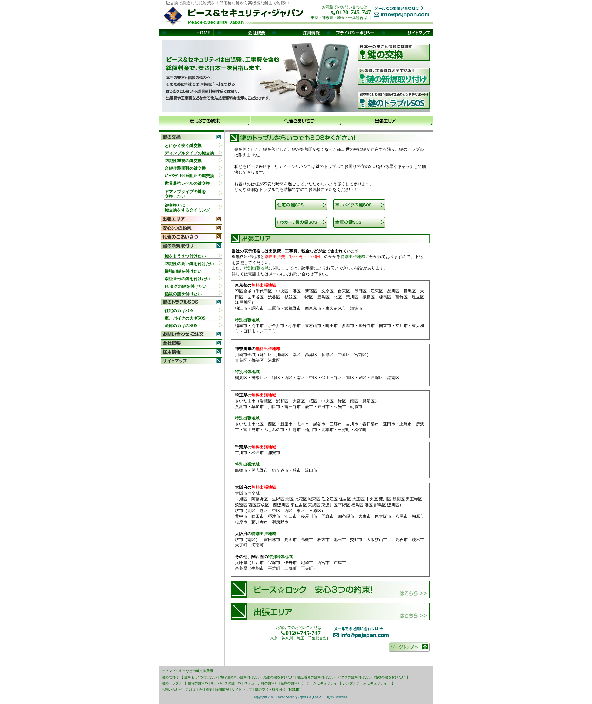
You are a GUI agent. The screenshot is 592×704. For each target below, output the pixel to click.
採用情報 (222, 689)
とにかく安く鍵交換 (183, 145)
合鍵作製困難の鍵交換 (185, 168)
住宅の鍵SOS (198, 683)
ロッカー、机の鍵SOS (261, 683)
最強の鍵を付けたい (183, 271)
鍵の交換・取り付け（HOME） (279, 689)
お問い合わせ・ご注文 (179, 689)
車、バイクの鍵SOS (226, 683)
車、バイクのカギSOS (185, 318)
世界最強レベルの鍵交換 (187, 183)
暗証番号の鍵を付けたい (187, 278)
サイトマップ (242, 689)
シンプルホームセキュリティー (367, 683)
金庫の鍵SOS (291, 683)
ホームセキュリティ (321, 683)
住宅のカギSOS (179, 310)
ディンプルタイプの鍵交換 (189, 153)
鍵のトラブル (172, 683)
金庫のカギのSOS (181, 325)
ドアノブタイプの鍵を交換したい (185, 194)
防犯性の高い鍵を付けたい (189, 263)
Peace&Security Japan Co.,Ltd (297, 697)
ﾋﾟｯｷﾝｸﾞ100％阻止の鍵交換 (189, 175)
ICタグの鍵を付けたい (186, 286)
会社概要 (205, 689)
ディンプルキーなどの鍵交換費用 (187, 671)
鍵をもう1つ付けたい (200, 677)
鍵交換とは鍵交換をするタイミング (187, 207)
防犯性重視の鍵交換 (183, 160)
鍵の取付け (170, 677)
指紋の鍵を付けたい (183, 293)
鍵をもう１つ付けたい (185, 256)
